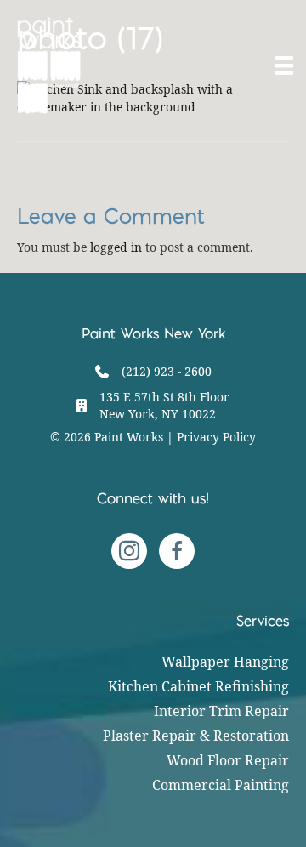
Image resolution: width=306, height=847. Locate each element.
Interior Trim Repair (221, 711)
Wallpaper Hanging (225, 661)
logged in (116, 247)
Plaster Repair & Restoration (196, 735)
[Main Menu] (282, 65)
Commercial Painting (220, 785)
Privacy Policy (216, 437)
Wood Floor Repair (228, 760)
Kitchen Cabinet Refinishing (198, 686)
